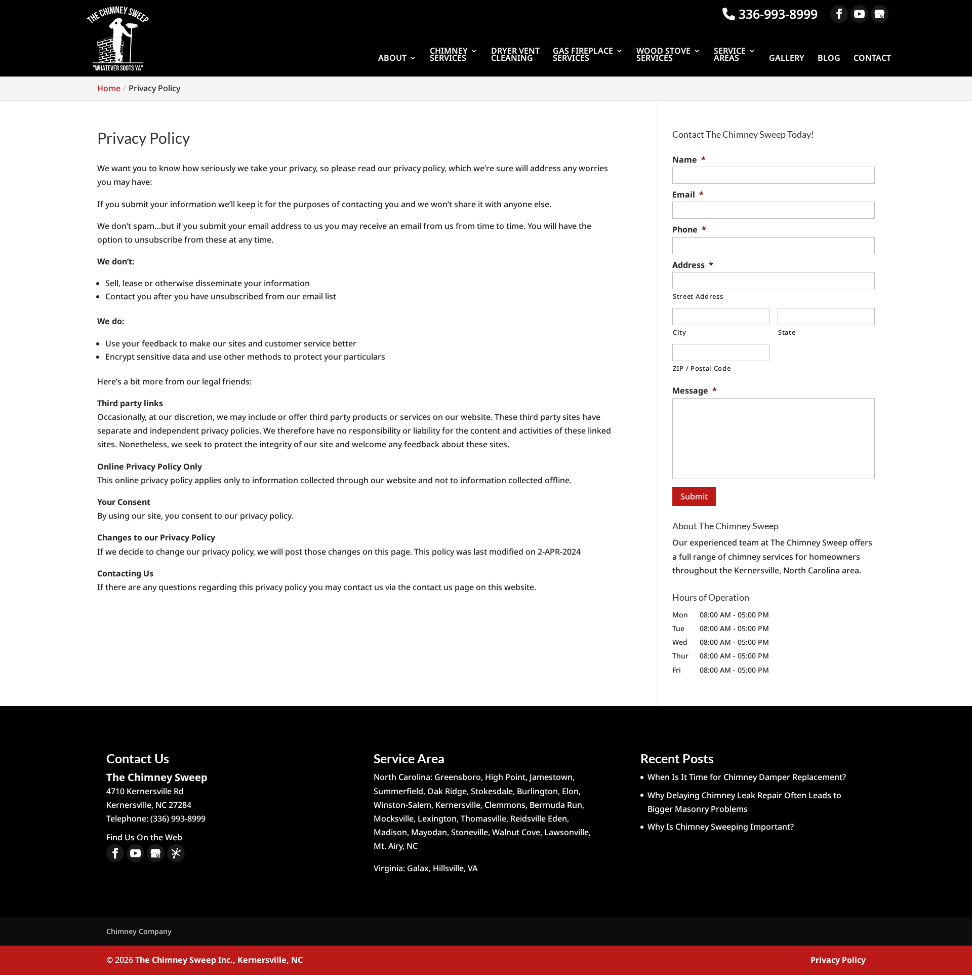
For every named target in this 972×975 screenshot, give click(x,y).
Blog (829, 58)
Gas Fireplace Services (583, 55)
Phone (689, 229)
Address (692, 265)
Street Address (698, 296)
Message (694, 390)
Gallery (786, 58)
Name (689, 159)
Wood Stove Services (663, 55)
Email (688, 194)
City (679, 332)
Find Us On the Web (144, 837)
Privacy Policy (838, 959)
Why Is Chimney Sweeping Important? (720, 826)
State (786, 332)
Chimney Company (139, 931)
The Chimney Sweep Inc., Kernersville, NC (219, 959)
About (392, 58)
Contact (872, 58)
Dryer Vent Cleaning (515, 55)
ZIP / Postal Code (702, 368)
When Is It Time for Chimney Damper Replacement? (746, 777)
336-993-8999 (776, 13)
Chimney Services (449, 55)
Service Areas (730, 55)
